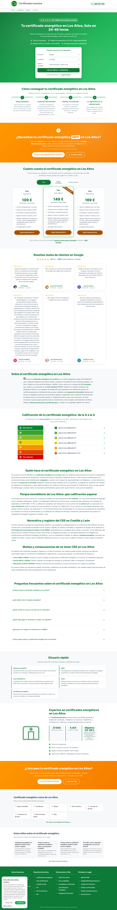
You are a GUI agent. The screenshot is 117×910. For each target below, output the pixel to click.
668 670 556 (99, 4)
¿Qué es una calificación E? (66, 448)
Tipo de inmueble (40, 65)
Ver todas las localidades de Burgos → (58, 822)
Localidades (20, 10)
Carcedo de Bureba (92, 808)
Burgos (28, 10)
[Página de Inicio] (14, 4)
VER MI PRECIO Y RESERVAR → (58, 70)
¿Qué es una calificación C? (65, 438)
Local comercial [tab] (73, 182)
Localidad (40, 59)
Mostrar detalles (7, 906)
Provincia (40, 54)
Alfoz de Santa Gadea (39, 815)
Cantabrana (38, 806)
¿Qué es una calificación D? (65, 443)
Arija (54, 814)
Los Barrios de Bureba (21, 815)
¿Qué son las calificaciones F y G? (68, 453)
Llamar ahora (76, 155)
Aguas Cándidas (21, 806)
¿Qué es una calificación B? (65, 433)
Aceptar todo (20, 902)
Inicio (12, 10)
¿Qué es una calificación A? (65, 428)
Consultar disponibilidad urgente (48, 155)
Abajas (54, 806)
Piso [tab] (43, 182)
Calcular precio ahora (49, 781)
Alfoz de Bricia (75, 806)
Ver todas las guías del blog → (58, 861)
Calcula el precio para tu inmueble (65, 240)
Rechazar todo (9, 902)
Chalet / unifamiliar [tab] (58, 182)
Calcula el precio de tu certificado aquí (43, 402)
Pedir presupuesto (27, 232)
